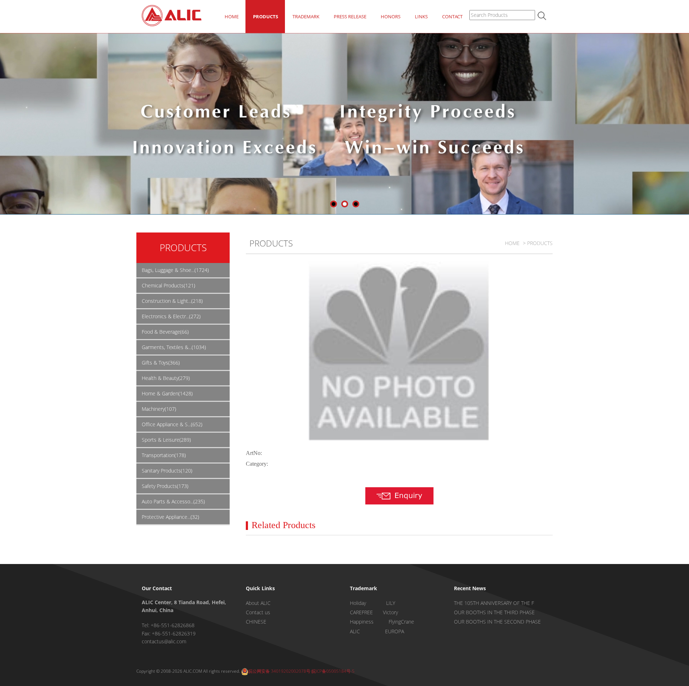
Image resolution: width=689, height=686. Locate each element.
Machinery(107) (159, 408)
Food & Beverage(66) (165, 331)
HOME (232, 16)
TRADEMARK (305, 16)
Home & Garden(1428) (167, 393)
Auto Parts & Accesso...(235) (173, 501)
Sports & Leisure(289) (166, 439)
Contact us (258, 612)
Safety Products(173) (165, 486)
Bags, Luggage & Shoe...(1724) (175, 270)
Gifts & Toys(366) (161, 362)
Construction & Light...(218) (172, 300)
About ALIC (258, 603)
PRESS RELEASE (350, 16)
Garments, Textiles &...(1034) (174, 347)
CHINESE (256, 621)
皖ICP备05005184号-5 (333, 671)
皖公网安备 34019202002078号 (279, 671)
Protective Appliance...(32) (170, 516)
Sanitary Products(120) (167, 470)
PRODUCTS (265, 16)
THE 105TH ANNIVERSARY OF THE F (494, 603)
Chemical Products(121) (168, 285)
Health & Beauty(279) (166, 378)
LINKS (421, 16)
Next (683, 122)
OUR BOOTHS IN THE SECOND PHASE (497, 621)
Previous (5, 122)
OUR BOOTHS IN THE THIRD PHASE (494, 612)
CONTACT (452, 16)
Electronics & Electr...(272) (171, 316)
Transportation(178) (164, 455)
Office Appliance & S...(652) (172, 424)
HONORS (390, 16)
